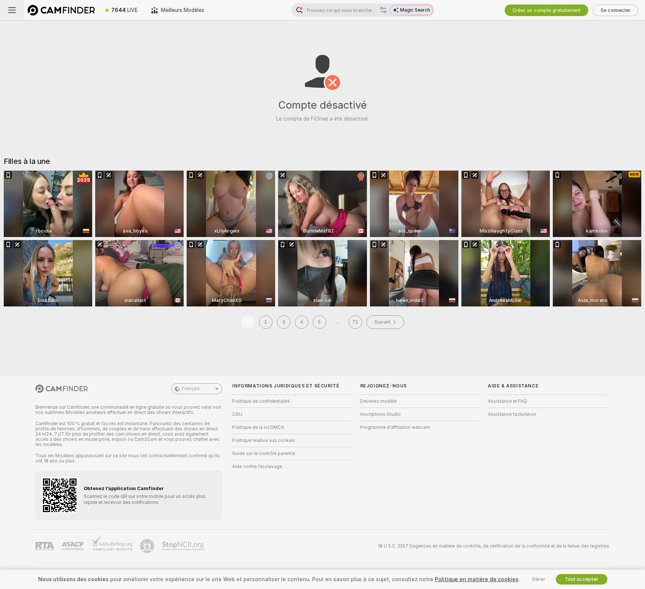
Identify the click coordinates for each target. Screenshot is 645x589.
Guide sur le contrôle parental (263, 453)
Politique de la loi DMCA (258, 427)
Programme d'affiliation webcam (395, 427)
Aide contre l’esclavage (257, 466)
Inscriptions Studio (380, 414)
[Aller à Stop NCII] (184, 546)
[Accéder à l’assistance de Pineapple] (148, 546)
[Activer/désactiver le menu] (12, 10)
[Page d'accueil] (61, 10)
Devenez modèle (378, 401)
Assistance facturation (512, 414)
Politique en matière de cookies (476, 579)
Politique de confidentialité (261, 401)
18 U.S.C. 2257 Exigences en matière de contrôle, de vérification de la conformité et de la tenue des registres (493, 546)
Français (191, 388)
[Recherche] (383, 10)
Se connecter (615, 10)
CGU (237, 414)
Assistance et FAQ (507, 401)
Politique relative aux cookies (263, 440)
